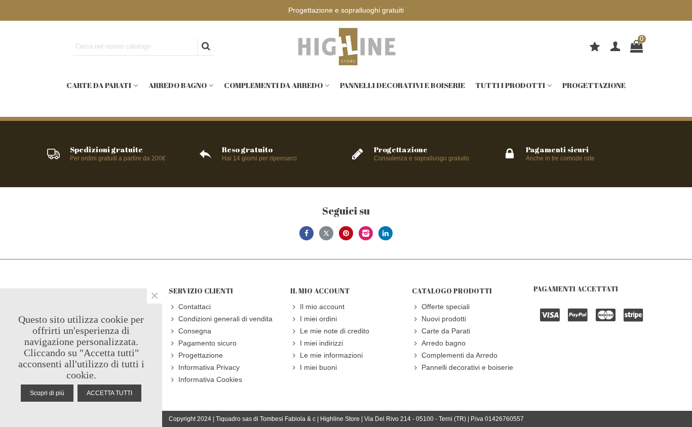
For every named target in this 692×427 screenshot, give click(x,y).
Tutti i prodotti (510, 85)
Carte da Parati (98, 85)
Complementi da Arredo (273, 85)
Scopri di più (47, 393)
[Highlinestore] (346, 46)
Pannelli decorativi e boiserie (402, 85)
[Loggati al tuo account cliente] (615, 47)
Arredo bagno (177, 85)
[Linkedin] (385, 233)
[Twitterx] (326, 233)
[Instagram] (366, 233)
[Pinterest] (346, 233)
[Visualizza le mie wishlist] (596, 48)
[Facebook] (306, 233)
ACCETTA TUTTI (109, 393)
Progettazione (594, 85)
